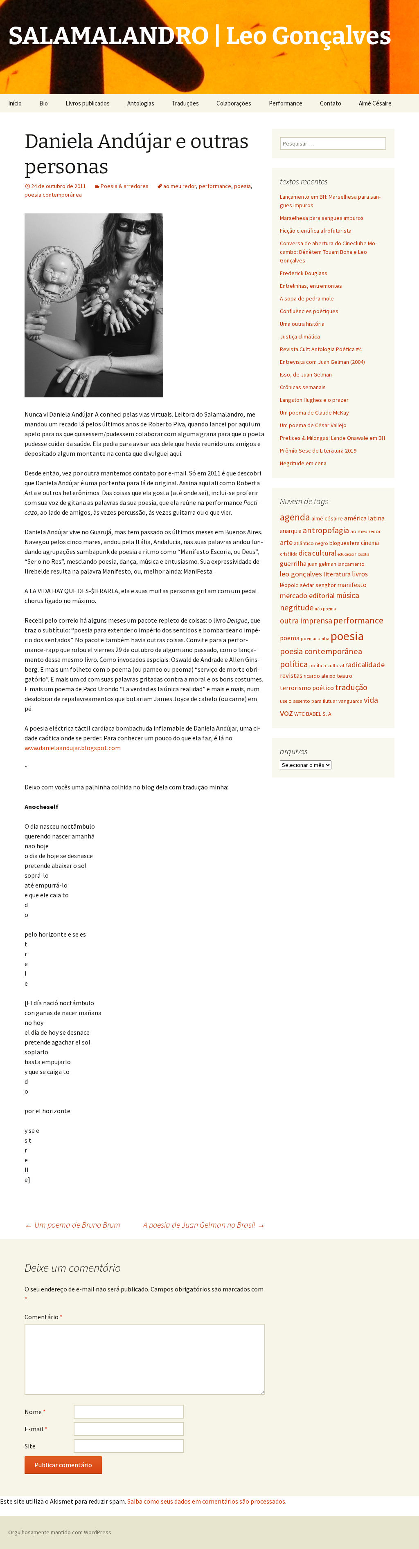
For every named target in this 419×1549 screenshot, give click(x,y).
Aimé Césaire (375, 103)
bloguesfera (344, 543)
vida (371, 700)
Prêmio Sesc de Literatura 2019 (318, 450)
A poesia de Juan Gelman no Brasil (204, 1224)
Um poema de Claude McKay (314, 412)
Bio (43, 103)
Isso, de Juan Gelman (306, 374)
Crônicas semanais (303, 387)
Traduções (185, 103)
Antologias (140, 103)
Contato (330, 103)
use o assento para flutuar (308, 701)
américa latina (364, 518)
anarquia (291, 531)
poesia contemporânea (53, 194)
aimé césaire (327, 518)
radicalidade (365, 664)
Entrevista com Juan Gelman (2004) (322, 361)
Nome (35, 1412)
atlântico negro (311, 543)
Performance (285, 103)
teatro (344, 675)
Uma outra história (302, 323)
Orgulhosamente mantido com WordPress (59, 1532)
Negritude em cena (303, 463)
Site (30, 1446)
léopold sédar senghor (308, 585)
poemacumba (315, 638)
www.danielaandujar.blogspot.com (73, 748)
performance (215, 186)
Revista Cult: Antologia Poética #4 (321, 349)
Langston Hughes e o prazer (314, 400)
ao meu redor (179, 186)
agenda (295, 517)
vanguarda (350, 700)
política (294, 664)
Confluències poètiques (309, 311)
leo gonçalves (301, 573)
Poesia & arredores (125, 186)
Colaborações (233, 103)
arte (286, 542)
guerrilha (293, 563)
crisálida (288, 554)
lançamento (351, 564)
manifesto (352, 585)
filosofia (362, 554)
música (347, 595)
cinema (370, 543)
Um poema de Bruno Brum (72, 1224)
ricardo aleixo (320, 676)
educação (346, 554)
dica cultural (317, 553)
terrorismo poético (307, 688)
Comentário (44, 1317)
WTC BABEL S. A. (313, 713)
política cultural (326, 665)
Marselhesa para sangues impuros (322, 218)
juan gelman (322, 563)
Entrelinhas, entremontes (311, 285)
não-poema (325, 609)
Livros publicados (87, 103)
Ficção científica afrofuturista (315, 230)
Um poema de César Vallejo (313, 425)
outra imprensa (306, 620)
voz (286, 712)
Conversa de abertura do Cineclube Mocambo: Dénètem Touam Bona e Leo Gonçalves (328, 252)
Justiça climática (300, 336)
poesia (242, 186)
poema (290, 638)
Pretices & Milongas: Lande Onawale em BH (332, 438)
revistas (291, 675)
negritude (296, 607)
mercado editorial (307, 595)
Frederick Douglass (303, 273)
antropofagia (326, 530)
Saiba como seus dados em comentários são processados (206, 1501)
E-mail (36, 1429)
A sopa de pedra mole (307, 298)
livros (360, 573)
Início (15, 103)
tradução (351, 687)
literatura (337, 574)
